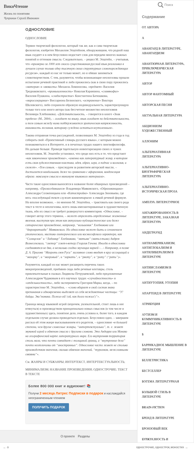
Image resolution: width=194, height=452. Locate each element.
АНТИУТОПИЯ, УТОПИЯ (160, 282)
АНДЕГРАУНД (152, 232)
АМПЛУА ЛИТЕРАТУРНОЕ (160, 202)
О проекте (68, 436)
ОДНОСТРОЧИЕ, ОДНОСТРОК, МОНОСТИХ (160, 447)
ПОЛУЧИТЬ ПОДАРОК (48, 407)
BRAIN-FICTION (153, 407)
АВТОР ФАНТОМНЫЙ (158, 94)
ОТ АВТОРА (150, 27)
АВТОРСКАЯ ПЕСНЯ (157, 105)
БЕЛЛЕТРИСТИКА (155, 360)
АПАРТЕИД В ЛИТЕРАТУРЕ (161, 293)
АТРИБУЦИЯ (151, 304)
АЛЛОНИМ (150, 141)
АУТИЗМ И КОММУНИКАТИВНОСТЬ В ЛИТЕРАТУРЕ (162, 318)
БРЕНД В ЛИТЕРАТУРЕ (158, 418)
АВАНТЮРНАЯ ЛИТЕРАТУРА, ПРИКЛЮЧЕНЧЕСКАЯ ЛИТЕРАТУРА (163, 68)
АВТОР (147, 83)
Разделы (84, 436)
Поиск (165, 4)
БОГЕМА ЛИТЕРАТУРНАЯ (160, 381)
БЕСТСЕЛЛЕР (151, 371)
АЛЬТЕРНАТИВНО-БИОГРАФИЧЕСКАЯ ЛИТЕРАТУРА (156, 171)
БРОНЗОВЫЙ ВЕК (154, 428)
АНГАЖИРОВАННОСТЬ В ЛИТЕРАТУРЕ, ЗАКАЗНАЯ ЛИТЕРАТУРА (160, 217)
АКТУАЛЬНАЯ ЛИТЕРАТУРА (162, 115)
